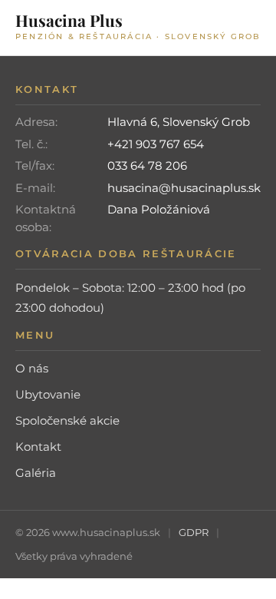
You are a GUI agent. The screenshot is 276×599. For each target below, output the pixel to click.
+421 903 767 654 (155, 144)
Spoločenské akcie (67, 420)
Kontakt (38, 446)
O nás (31, 368)
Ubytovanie (47, 394)
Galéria (35, 472)
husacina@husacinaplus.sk (184, 187)
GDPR (194, 532)
